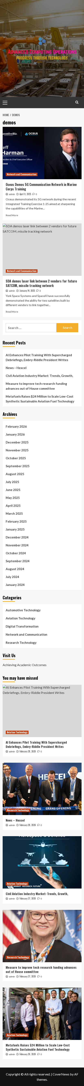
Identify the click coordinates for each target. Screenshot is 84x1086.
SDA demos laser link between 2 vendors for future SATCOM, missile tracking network (41, 283)
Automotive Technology (23, 610)
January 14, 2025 (27, 290)
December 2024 (17, 537)
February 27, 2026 (28, 898)
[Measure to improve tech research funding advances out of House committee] (42, 936)
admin (12, 194)
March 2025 (14, 513)
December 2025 (17, 442)
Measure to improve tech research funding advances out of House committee (36, 386)
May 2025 (13, 497)
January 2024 (15, 585)
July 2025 (12, 482)
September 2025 (18, 466)
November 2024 (17, 545)
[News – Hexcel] (42, 789)
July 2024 (12, 577)
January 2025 (15, 529)
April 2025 (13, 505)
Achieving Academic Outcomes (24, 665)
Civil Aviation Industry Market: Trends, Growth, (39, 375)
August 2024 (15, 569)
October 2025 (16, 458)
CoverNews (61, 1074)
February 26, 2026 (28, 1054)
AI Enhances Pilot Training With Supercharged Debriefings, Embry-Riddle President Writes (39, 357)
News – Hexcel (16, 368)
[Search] (77, 102)
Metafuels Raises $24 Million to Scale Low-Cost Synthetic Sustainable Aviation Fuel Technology (40, 399)
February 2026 (16, 426)
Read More (12, 215)
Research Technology (21, 642)
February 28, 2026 (28, 751)
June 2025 (13, 490)
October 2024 (16, 553)
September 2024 (18, 561)
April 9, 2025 (25, 194)
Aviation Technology (20, 618)
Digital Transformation (22, 626)
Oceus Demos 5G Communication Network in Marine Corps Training (41, 186)
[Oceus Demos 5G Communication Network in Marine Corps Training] (42, 153)
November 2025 (17, 450)
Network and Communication (21, 174)
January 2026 (15, 434)
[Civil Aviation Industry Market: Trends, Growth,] (42, 862)
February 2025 (16, 521)
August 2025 (15, 474)
